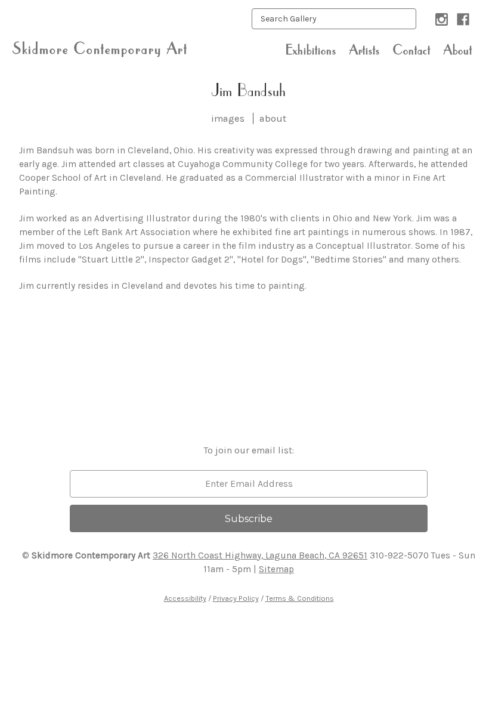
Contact (412, 49)
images (227, 118)
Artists (364, 49)
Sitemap (276, 569)
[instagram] (441, 19)
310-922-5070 (399, 555)
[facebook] (463, 19)
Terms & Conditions (299, 598)
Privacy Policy (236, 598)
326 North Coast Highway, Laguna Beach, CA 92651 (260, 555)
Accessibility (185, 598)
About (458, 49)
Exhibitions (311, 49)
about (272, 118)
